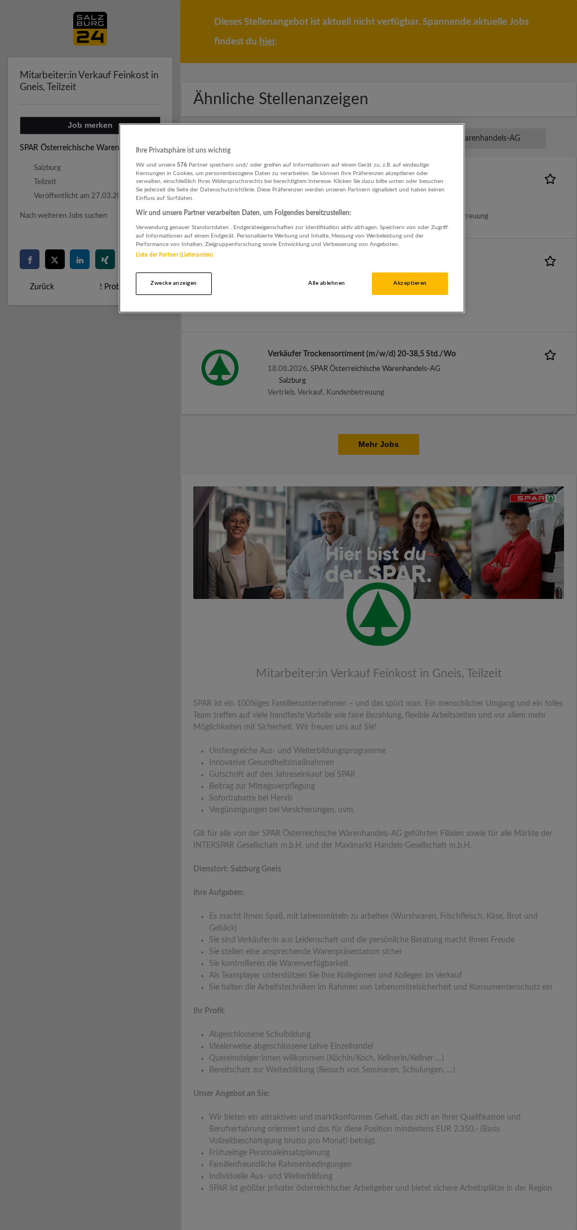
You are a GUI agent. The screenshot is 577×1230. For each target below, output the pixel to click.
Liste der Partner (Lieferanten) (174, 255)
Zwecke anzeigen (173, 283)
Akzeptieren (410, 283)
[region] (292, 218)
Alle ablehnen (326, 283)
